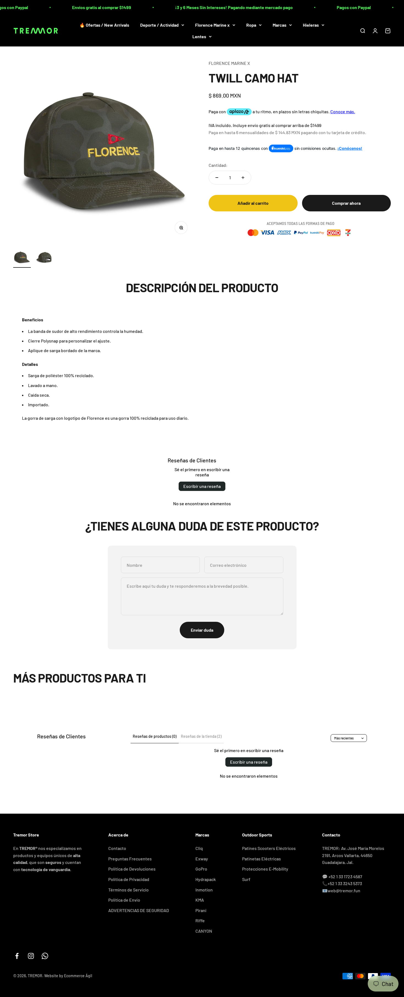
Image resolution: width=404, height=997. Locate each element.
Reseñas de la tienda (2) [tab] (201, 736)
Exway (201, 858)
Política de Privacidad (128, 879)
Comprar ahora (346, 202)
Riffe (200, 920)
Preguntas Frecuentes (130, 858)
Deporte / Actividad (159, 24)
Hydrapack (205, 879)
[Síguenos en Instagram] (31, 956)
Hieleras (311, 24)
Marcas (279, 24)
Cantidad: (218, 164)
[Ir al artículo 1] (22, 258)
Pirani (200, 910)
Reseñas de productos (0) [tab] (154, 736)
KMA (199, 899)
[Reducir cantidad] (217, 177)
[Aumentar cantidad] (243, 177)
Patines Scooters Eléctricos (269, 848)
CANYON (203, 931)
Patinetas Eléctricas (261, 858)
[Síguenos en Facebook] (17, 956)
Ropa (251, 24)
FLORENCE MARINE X (229, 63)
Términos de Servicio (128, 889)
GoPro (201, 868)
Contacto (117, 848)
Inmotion (204, 889)
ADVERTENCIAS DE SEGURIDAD (138, 910)
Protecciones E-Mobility (265, 868)
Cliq (199, 848)
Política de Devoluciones (132, 868)
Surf (246, 879)
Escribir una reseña (202, 486)
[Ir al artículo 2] (44, 258)
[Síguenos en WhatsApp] (45, 956)
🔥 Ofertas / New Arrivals (104, 24)
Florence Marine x (212, 24)
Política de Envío (124, 899)
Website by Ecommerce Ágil (68, 975)
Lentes (199, 36)
